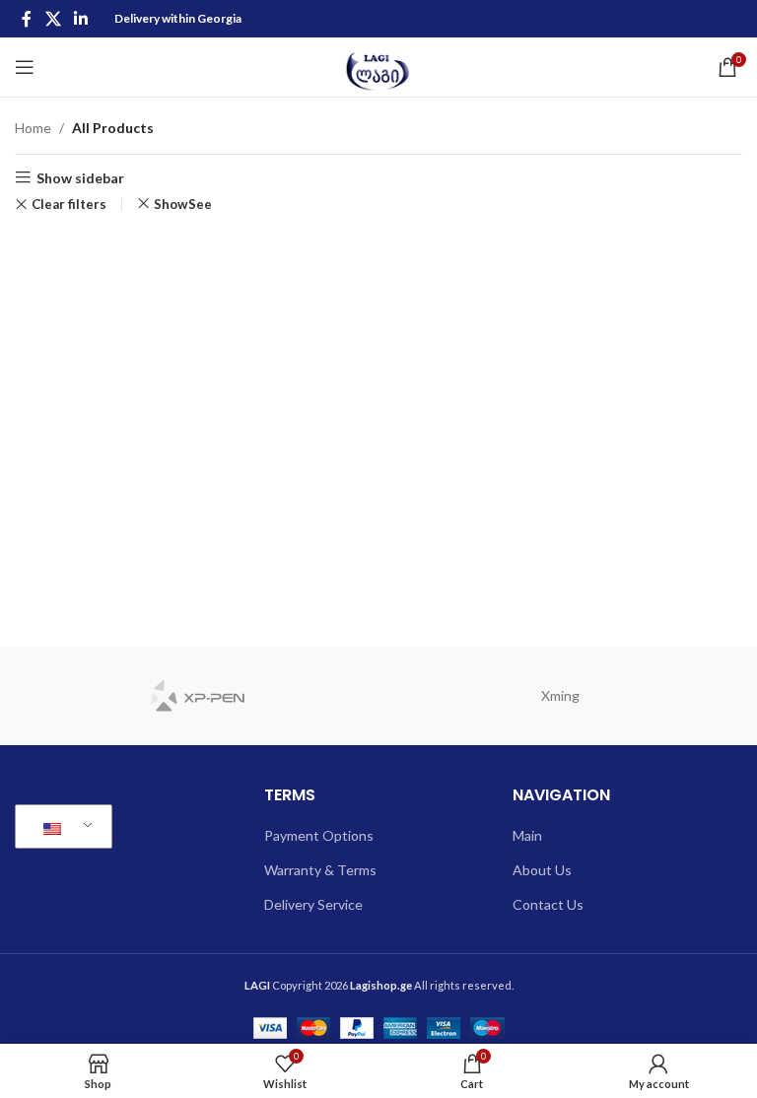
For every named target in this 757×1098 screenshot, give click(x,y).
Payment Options (319, 835)
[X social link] (52, 19)
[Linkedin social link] (80, 19)
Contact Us (548, 904)
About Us (542, 869)
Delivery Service (313, 904)
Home (33, 127)
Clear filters (69, 204)
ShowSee (183, 204)
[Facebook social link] (26, 19)
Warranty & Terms (320, 869)
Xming (560, 695)
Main (527, 835)
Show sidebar (80, 177)
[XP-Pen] (196, 696)
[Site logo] (379, 65)
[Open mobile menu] (24, 67)
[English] (60, 827)
